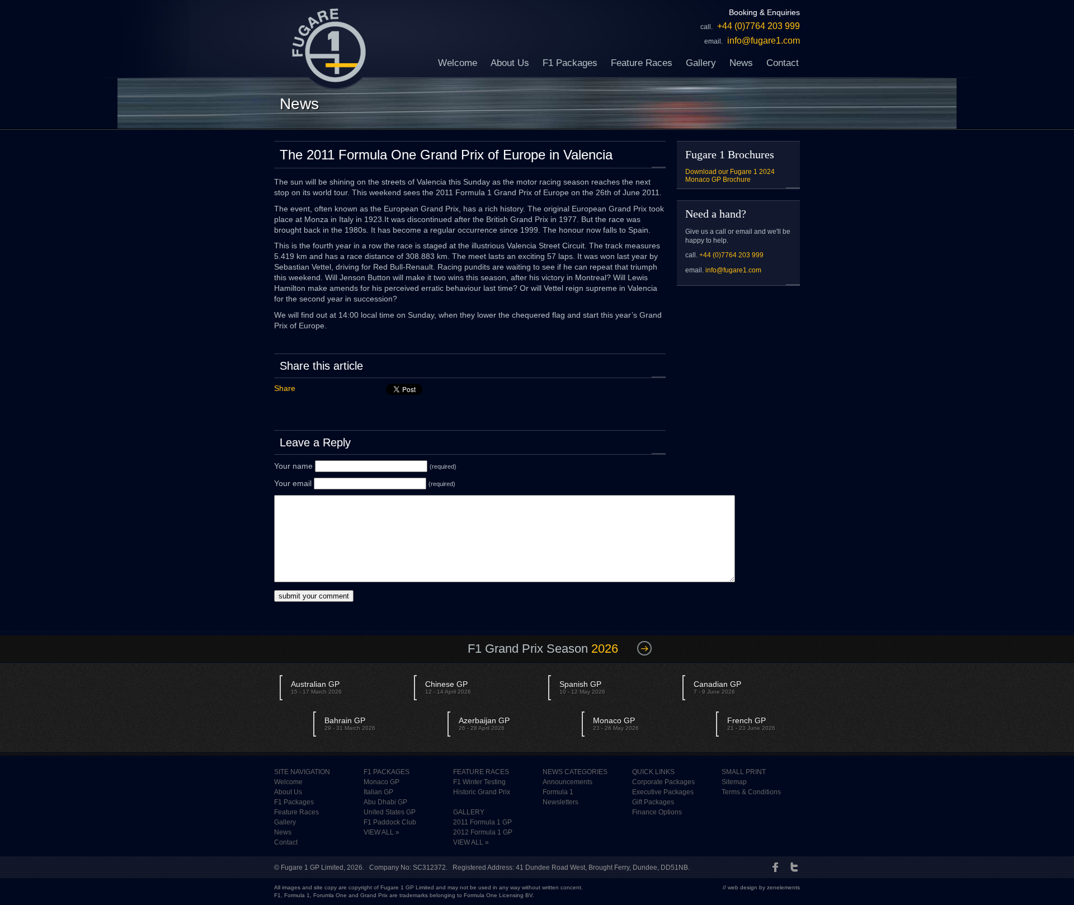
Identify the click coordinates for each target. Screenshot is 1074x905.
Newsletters (560, 802)
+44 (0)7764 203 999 (731, 255)
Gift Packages (653, 802)
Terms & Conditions (751, 792)
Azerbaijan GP (484, 723)
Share (284, 388)
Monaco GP (616, 723)
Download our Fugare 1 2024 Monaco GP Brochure (730, 175)
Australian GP (316, 687)
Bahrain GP (349, 723)
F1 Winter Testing (479, 782)
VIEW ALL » (381, 832)
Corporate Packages (663, 782)
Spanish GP (582, 687)
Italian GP (378, 792)
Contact (782, 63)
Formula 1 (558, 792)
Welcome (457, 63)
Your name (293, 465)
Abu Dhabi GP (385, 802)
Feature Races (641, 63)
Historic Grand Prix (481, 792)
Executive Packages (663, 792)
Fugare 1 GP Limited (312, 867)
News (741, 63)
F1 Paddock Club (390, 822)
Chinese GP (448, 687)
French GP (751, 723)
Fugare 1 (329, 45)
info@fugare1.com (733, 270)
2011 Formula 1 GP (482, 822)
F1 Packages (570, 63)
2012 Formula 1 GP (482, 832)
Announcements (567, 782)
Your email (293, 483)
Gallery (701, 63)
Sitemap (734, 782)
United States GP (390, 812)
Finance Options (657, 812)
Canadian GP (717, 687)
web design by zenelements (764, 887)
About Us (510, 63)
